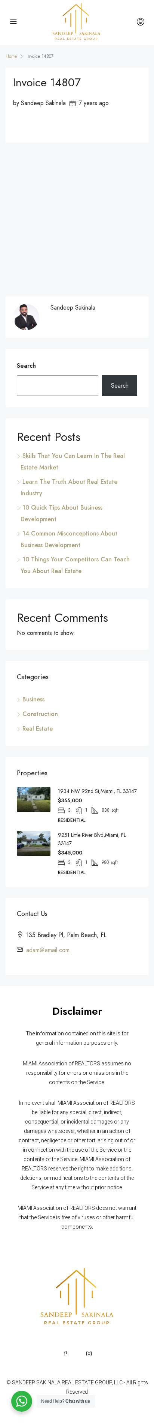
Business (33, 699)
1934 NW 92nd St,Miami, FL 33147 (97, 791)
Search (26, 365)
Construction (40, 714)
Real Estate (37, 728)
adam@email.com (48, 950)
